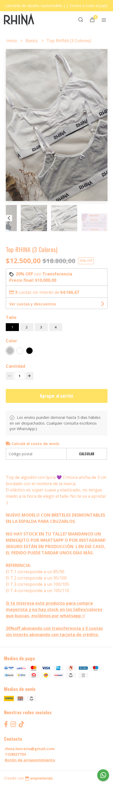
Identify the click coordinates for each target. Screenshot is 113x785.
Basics (32, 41)
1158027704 (15, 754)
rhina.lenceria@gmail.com (30, 748)
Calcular (86, 453)
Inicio (12, 41)
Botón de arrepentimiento (30, 759)
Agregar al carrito (56, 396)
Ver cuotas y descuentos (32, 303)
